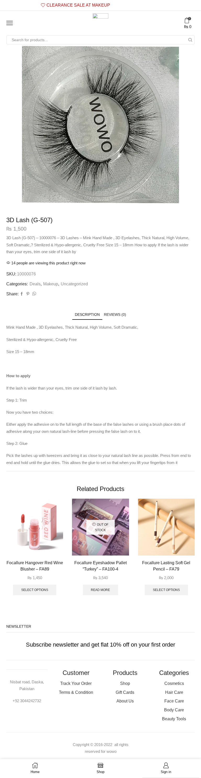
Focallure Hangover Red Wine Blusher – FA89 (35, 566)
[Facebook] (22, 294)
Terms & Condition (76, 692)
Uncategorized (74, 284)
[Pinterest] (28, 294)
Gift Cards (125, 692)
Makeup (50, 284)
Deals (35, 284)
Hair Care (174, 692)
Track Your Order (76, 683)
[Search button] (190, 40)
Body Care (174, 710)
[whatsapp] (33, 294)
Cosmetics (174, 683)
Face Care (174, 701)
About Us (125, 701)
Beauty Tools (174, 719)
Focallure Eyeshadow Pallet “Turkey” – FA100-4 (100, 566)
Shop (125, 683)
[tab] (87, 315)
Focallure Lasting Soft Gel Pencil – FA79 (166, 566)
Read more (100, 590)
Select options (34, 590)
